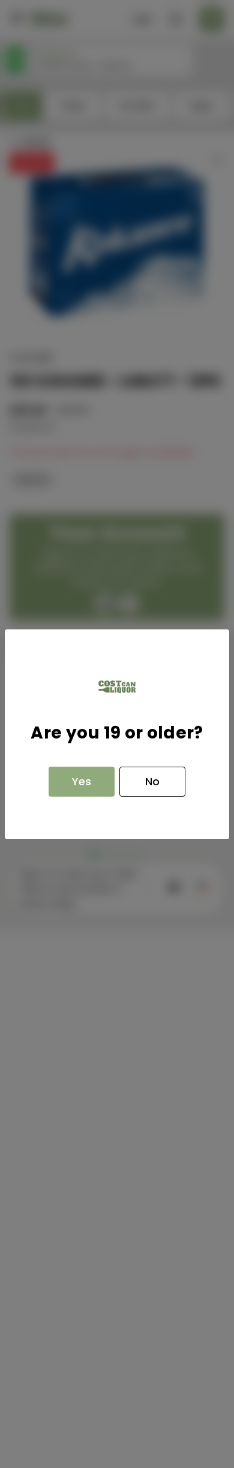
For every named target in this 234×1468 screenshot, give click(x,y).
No (152, 781)
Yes (81, 781)
